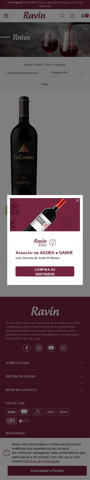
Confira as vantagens (45, 271)
